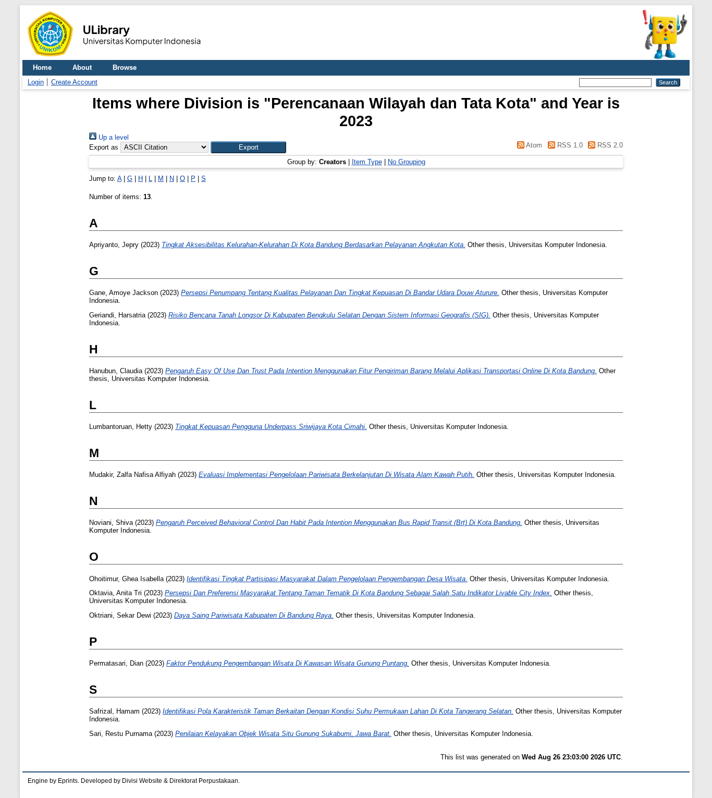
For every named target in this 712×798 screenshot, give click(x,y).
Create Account (74, 82)
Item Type (367, 162)
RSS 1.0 (568, 145)
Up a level (112, 137)
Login (36, 82)
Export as (103, 147)
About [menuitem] (82, 67)
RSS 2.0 (609, 145)
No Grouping (406, 162)
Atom (533, 145)
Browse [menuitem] (125, 67)
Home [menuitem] (42, 67)
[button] (248, 147)
